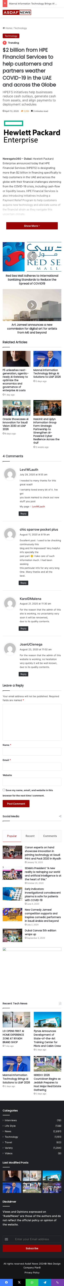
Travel (8, 1142)
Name (7, 745)
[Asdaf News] (17, 12)
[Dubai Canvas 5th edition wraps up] (12, 935)
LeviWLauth (29, 469)
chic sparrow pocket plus (39, 529)
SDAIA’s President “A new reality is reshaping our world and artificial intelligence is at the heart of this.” (43, 873)
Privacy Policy (32, 1272)
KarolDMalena (30, 599)
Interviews (11, 1120)
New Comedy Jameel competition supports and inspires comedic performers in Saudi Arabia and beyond (43, 915)
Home (8, 28)
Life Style (10, 1125)
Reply (23, 513)
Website (7, 775)
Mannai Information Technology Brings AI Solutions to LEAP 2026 (47, 373)
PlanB (37, 1267)
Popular (12, 836)
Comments (50, 836)
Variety (9, 1147)
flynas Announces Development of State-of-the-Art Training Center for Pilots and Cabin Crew (47, 1038)
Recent (30, 836)
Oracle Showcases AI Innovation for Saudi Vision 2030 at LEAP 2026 (15, 424)
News (8, 1131)
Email (7, 760)
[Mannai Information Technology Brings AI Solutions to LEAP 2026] (47, 359)
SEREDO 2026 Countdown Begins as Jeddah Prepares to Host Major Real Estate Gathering (47, 1082)
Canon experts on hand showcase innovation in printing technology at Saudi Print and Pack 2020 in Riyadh (43, 853)
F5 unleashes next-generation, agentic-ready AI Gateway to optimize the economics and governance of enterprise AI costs (16, 380)
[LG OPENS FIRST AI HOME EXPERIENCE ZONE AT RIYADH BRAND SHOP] (16, 1019)
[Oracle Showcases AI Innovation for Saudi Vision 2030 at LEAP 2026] (17, 408)
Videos (8, 1153)
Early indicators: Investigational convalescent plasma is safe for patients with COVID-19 (43, 894)
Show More (31, 225)
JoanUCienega (31, 644)
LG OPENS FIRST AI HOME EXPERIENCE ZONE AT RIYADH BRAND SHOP (13, 1036)
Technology (20, 28)
